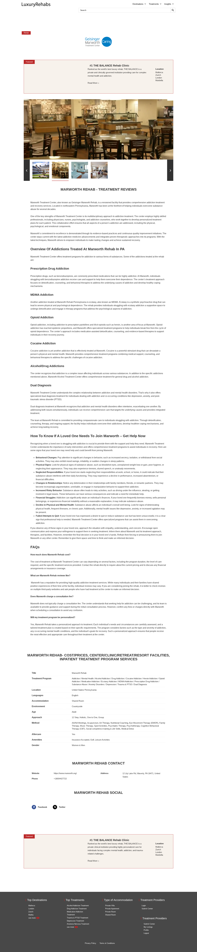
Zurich (30, 912)
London (31, 909)
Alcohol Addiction (102, 678)
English (75, 695)
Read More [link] (92, 83)
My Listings (148, 927)
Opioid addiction (38, 325)
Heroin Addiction (150, 678)
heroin (117, 325)
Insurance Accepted (80, 740)
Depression (111, 684)
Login (144, 906)
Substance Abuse (79, 684)
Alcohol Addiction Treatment (78, 906)
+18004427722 (60, 778)
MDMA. (115, 302)
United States (78, 690)
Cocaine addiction (39, 351)
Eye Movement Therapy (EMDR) (143, 723)
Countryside (77, 706)
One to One (92, 717)
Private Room (110, 912)
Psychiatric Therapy (117, 726)
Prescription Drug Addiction (146, 681)
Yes (73, 734)
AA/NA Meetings (79, 723)
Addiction (76, 678)
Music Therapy (86, 726)
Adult (74, 712)
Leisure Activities (102, 740)
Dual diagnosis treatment (42, 406)
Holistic (83, 717)
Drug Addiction (117, 678)
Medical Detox (127, 729)
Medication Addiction (90, 681)
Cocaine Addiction (134, 678)
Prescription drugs (39, 276)
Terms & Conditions (107, 943)
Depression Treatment (75, 921)
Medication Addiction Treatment (75, 913)
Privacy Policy (90, 943)
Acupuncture (92, 723)
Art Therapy (104, 723)
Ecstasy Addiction (109, 681)
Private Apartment (112, 909)
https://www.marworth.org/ (65, 773)
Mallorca (31, 906)
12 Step (75, 717)
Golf (92, 740)
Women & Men (78, 745)
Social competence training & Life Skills (103, 729)
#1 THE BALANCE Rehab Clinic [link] (109, 65)
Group (101, 717)
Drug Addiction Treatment (77, 909)
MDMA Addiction (125, 681)
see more (32, 918)
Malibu (31, 915)
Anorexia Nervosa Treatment (78, 924)
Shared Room (78, 701)
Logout (146, 933)
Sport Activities (100, 726)
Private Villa (110, 906)
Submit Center (147, 909)
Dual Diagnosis (140, 684)
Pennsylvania (90, 690)
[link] (54, 76)
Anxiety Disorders (96, 684)
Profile (146, 930)
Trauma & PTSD (125, 684)
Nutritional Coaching (119, 723)
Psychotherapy (133, 726)
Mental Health (87, 678)
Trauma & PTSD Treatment (77, 918)
